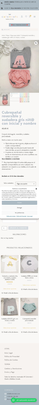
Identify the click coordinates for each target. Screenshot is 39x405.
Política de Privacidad (21, 216)
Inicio (3, 35)
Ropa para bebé (15, 35)
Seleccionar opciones (9, 289)
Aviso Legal (29, 216)
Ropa (7, 35)
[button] (36, 189)
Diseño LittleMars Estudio (12, 379)
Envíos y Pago (10, 372)
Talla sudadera (8, 183)
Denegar (19, 208)
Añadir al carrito (18, 228)
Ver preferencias (19, 213)
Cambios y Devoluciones (13, 369)
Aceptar (19, 203)
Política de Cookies (11, 216)
